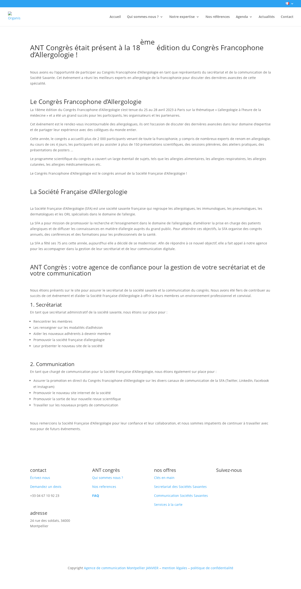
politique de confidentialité (212, 568)
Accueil (115, 17)
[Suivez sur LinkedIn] (220, 482)
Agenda (242, 17)
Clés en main (164, 477)
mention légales (174, 568)
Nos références (218, 17)
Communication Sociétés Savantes (181, 495)
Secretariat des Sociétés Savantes (180, 486)
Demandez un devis (45, 486)
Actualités (267, 17)
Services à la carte (168, 504)
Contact (287, 17)
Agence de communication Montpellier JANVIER (121, 568)
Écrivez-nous (40, 477)
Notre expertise (182, 17)
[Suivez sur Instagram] (229, 482)
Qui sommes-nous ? (142, 17)
